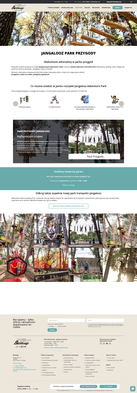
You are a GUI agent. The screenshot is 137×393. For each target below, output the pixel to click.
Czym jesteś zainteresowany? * (56, 324)
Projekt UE (128, 7)
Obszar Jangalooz (90, 369)
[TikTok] (110, 343)
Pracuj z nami (110, 358)
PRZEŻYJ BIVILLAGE (67, 7)
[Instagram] (101, 343)
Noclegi (87, 7)
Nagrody (44, 370)
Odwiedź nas (106, 7)
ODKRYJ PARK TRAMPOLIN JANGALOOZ (68, 206)
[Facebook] (104, 343)
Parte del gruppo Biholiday (49, 375)
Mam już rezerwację (114, 2)
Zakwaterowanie (90, 358)
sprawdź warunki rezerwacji (78, 390)
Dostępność (45, 362)
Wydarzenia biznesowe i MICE (115, 360)
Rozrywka (78, 7)
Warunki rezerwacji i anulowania (72, 367)
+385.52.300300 (18, 366)
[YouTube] (107, 343)
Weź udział (96, 7)
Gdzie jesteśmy (68, 369)
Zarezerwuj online (68, 358)
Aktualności (110, 370)
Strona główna (53, 7)
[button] (121, 103)
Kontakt (66, 372)
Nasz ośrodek (45, 358)
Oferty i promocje (90, 376)
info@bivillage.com (20, 367)
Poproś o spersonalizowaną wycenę (56, 347)
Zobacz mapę (17, 363)
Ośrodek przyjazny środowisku (50, 360)
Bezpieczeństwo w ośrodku (49, 367)
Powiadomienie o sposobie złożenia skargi (24, 370)
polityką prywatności (95, 326)
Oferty (117, 7)
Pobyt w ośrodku (68, 364)
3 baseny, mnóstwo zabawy (93, 360)
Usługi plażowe (46, 365)
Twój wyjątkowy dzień (48, 372)
